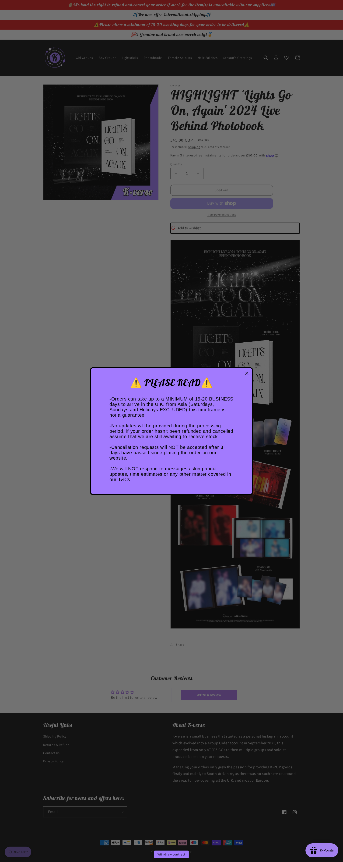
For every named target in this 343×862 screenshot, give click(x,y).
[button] (247, 373)
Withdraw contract (172, 854)
